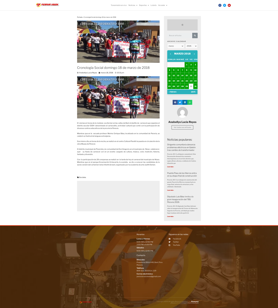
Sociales (82, 177)
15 (187, 75)
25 (169, 86)
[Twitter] (224, 5)
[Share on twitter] (180, 102)
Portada (79, 17)
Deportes (143, 5)
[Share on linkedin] (184, 102)
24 (195, 81)
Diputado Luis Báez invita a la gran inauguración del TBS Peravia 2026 (180, 199)
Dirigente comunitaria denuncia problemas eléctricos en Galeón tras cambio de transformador (181, 147)
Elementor (195, 301)
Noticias (131, 5)
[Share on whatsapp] (189, 102)
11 (169, 75)
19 (174, 81)
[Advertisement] (118, 196)
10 (195, 70)
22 (187, 81)
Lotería (153, 5)
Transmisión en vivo (119, 5)
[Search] (195, 35)
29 (187, 86)
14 (182, 75)
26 (174, 86)
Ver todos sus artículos (182, 127)
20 (178, 81)
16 (191, 75)
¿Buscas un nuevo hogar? (184, 303)
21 (182, 81)
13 (178, 75)
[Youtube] (229, 5)
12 (174, 75)
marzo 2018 (182, 53)
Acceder (161, 5)
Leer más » (170, 167)
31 (195, 86)
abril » (193, 92)
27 (178, 86)
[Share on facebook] (175, 102)
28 (182, 86)
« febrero (172, 92)
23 (191, 81)
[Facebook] (219, 5)
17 (195, 75)
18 (169, 81)
